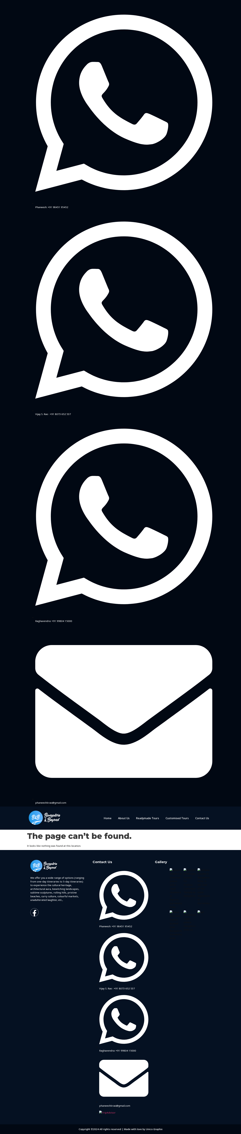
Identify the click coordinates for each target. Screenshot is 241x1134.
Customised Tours (177, 818)
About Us (124, 818)
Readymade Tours (147, 818)
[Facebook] (34, 912)
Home (107, 818)
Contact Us (202, 818)
